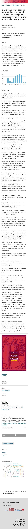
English (4, 452)
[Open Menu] (1, 1)
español (4, 455)
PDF (5, 375)
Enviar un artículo (8, 443)
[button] (8, 435)
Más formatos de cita (8, 428)
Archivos (8, 5)
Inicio (3, 5)
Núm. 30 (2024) (15, 5)
